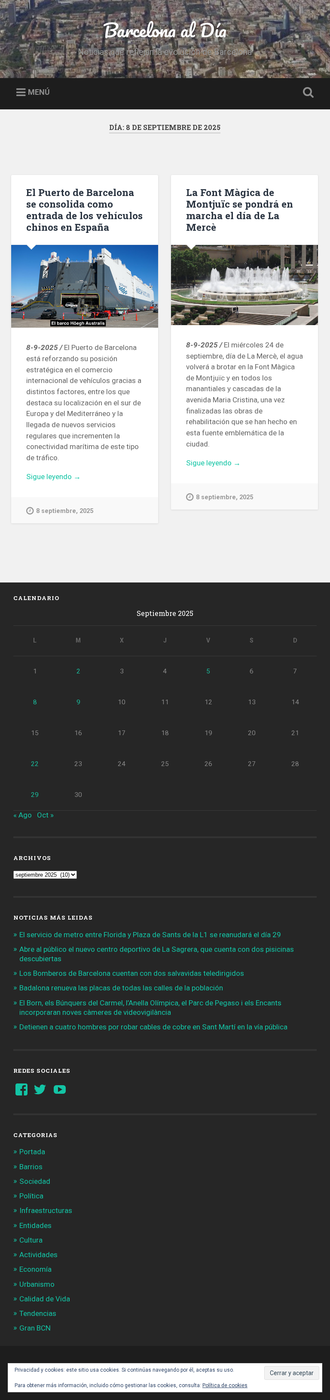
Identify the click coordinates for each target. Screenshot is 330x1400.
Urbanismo (37, 1284)
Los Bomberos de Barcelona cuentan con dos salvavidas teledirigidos (131, 973)
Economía (35, 1269)
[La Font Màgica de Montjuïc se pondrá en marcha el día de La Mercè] (244, 285)
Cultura (31, 1240)
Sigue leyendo (65, 477)
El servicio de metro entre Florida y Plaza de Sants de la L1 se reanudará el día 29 (150, 934)
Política (31, 1196)
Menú (39, 92)
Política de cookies (225, 1385)
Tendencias (37, 1313)
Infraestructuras (45, 1210)
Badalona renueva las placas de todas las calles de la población (121, 988)
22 (35, 764)
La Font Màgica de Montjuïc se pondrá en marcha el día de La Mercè (239, 209)
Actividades (38, 1254)
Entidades (35, 1225)
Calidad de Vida (44, 1298)
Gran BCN (35, 1328)
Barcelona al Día (164, 30)
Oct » (45, 815)
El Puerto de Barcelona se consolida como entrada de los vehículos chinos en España (84, 209)
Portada (32, 1151)
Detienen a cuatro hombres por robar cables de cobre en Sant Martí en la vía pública (153, 1027)
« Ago (22, 815)
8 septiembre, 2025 (64, 511)
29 (35, 795)
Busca (307, 92)
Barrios (31, 1166)
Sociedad (34, 1181)
